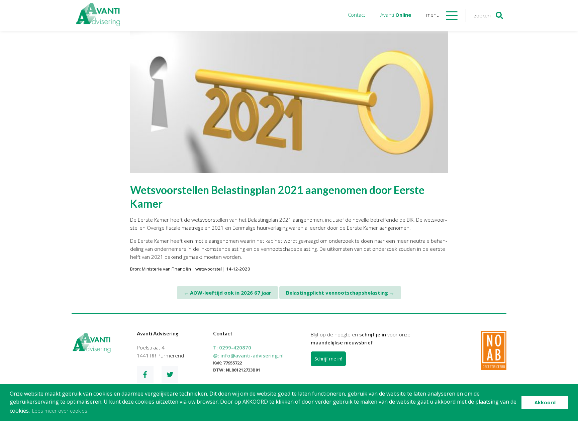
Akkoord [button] (545, 402)
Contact (356, 14)
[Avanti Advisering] (98, 15)
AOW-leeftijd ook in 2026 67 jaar (227, 292)
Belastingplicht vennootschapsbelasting (340, 292)
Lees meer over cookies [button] (59, 410)
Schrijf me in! (328, 358)
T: (232, 347)
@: (248, 355)
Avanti (395, 14)
